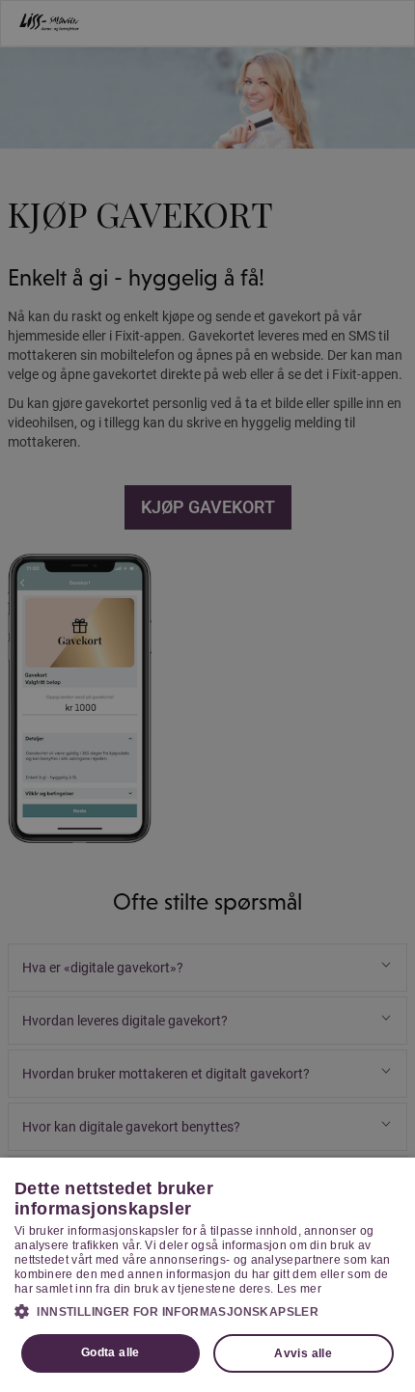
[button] (207, 1311)
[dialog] (207, 1275)
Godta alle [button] (110, 1352)
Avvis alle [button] (303, 1353)
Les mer (299, 1289)
